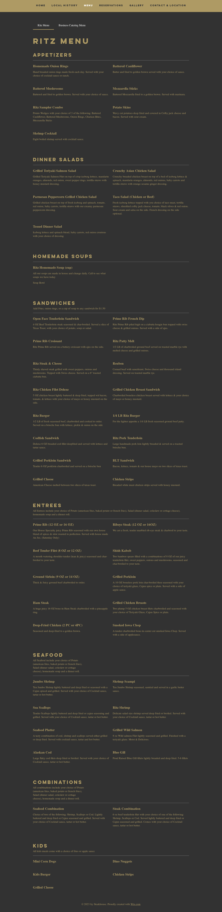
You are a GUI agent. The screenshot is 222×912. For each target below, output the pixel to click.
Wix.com (135, 904)
